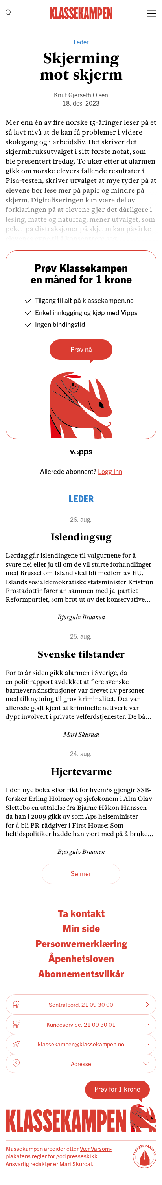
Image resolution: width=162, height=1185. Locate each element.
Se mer (81, 873)
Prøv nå (81, 349)
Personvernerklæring (81, 943)
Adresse (81, 1063)
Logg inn (110, 471)
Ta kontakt (81, 912)
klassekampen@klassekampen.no (81, 1044)
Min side (81, 927)
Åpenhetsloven (81, 958)
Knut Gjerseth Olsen (81, 94)
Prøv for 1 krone (117, 1089)
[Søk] (8, 13)
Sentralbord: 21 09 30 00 (81, 1004)
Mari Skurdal (75, 1163)
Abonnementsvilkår (81, 973)
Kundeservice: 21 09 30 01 (81, 1024)
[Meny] (151, 13)
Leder (81, 42)
